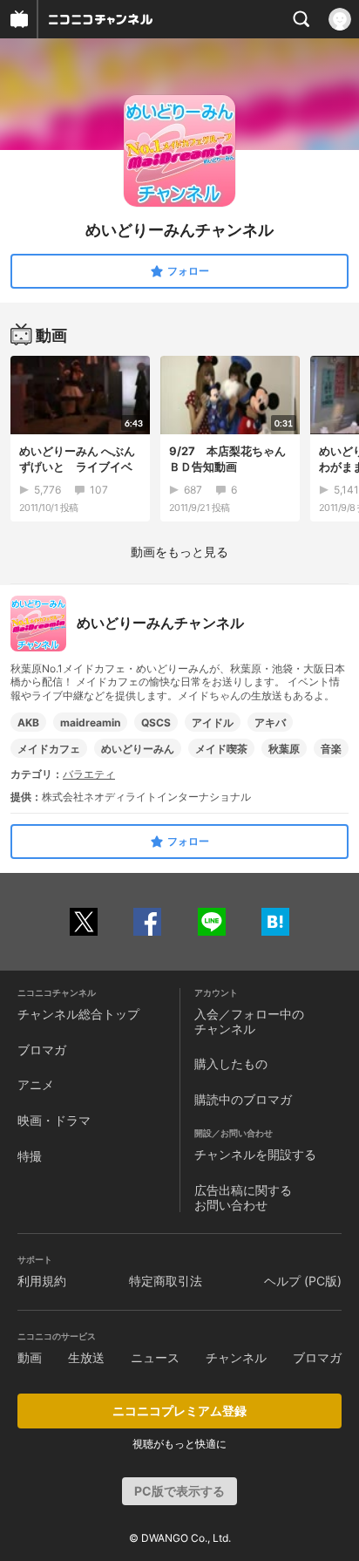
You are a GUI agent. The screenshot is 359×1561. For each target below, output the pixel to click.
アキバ (270, 722)
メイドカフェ (48, 748)
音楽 (331, 748)
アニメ (35, 1084)
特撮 (29, 1156)
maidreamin (90, 722)
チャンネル (236, 1357)
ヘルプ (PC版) (303, 1280)
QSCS (156, 722)
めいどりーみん (137, 748)
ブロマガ (41, 1049)
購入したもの (231, 1063)
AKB (28, 722)
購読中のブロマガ (243, 1099)
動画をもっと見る (179, 551)
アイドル (213, 722)
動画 (29, 1357)
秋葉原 (284, 748)
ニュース (155, 1357)
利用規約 (41, 1280)
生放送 (86, 1357)
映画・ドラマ (54, 1120)
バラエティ (89, 773)
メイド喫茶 (221, 748)
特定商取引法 (165, 1280)
